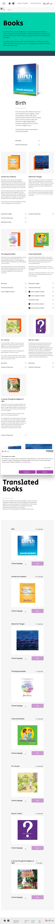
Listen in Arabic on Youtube (37, 308)
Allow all (45, 472)
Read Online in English (6, 214)
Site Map (40, 921)
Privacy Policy (33, 921)
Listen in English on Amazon (8, 291)
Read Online (18, 140)
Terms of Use (27, 921)
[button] (3, 3)
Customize (26, 472)
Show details (47, 467)
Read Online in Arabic (6, 222)
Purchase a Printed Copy (21, 144)
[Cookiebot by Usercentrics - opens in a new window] (47, 451)
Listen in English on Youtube (38, 295)
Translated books (35, 3)
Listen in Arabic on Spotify (37, 304)
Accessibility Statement (16, 921)
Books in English (23, 3)
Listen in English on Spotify (37, 291)
